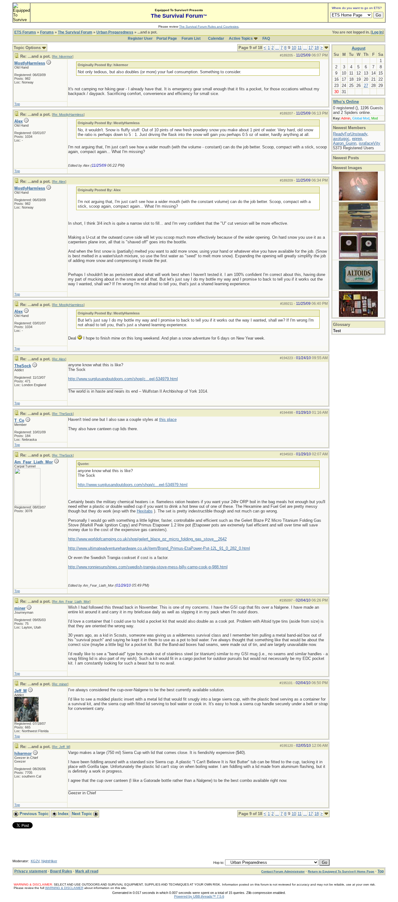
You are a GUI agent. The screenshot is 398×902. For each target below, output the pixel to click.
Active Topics (241, 38)
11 (300, 47)
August (358, 48)
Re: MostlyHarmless (68, 114)
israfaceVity (369, 143)
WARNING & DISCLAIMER (64, 888)
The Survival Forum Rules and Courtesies (208, 26)
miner (19, 608)
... (277, 47)
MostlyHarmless (29, 63)
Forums (47, 32)
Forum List (191, 38)
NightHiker (49, 861)
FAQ (266, 38)
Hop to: (218, 862)
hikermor (23, 753)
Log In (377, 32)
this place (168, 419)
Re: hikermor (62, 56)
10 (294, 47)
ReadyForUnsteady (350, 134)
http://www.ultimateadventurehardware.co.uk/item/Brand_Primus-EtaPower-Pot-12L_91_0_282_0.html (159, 548)
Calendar (216, 38)
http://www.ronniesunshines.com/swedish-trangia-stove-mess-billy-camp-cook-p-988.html (148, 567)
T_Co (19, 420)
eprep (357, 138)
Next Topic (82, 813)
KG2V (35, 861)
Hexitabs (145, 511)
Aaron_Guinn (344, 143)
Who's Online (346, 101)
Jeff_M (20, 690)
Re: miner (60, 684)
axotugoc (341, 138)
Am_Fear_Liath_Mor (33, 462)
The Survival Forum (75, 32)
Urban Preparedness (114, 32)
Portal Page (166, 38)
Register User (140, 38)
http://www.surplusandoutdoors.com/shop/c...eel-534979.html (123, 379)
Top (17, 104)
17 (310, 47)
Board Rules (61, 871)
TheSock (22, 365)
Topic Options (28, 47)
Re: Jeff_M (61, 747)
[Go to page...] (326, 48)
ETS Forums (25, 32)
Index (62, 813)
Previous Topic (33, 813)
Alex (18, 121)
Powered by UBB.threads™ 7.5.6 (199, 896)
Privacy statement (30, 871)
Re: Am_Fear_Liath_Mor (71, 601)
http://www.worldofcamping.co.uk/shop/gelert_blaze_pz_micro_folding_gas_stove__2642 (147, 539)
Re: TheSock (63, 414)
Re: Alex (59, 181)
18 (316, 47)
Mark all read (86, 871)
